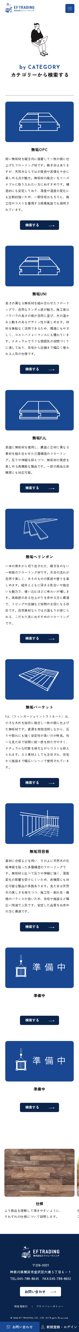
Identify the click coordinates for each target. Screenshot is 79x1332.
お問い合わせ (22, 1326)
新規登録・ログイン (62, 1326)
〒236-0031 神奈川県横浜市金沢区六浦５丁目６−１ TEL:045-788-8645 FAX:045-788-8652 (40, 1271)
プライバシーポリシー (50, 1306)
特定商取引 (21, 1306)
